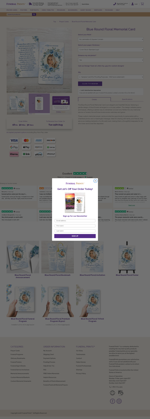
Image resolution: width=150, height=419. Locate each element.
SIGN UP (75, 236)
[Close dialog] (95, 181)
